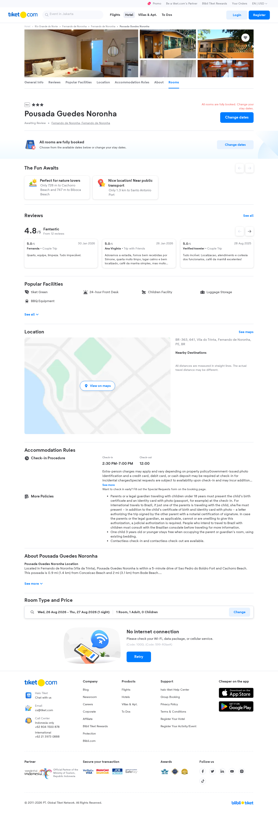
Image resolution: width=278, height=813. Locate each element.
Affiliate (88, 719)
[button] (97, 385)
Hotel (27, 26)
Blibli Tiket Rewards (214, 3)
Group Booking (170, 697)
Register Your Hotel (173, 719)
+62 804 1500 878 (47, 727)
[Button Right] (249, 231)
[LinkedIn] (222, 771)
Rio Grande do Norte (46, 26)
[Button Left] (240, 231)
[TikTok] (202, 781)
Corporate (89, 712)
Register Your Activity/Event (178, 726)
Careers (88, 704)
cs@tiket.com (44, 710)
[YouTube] (232, 771)
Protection (89, 734)
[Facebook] (202, 771)
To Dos (126, 712)
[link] (236, 15)
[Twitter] (212, 771)
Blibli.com (89, 741)
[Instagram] (242, 771)
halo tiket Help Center (175, 690)
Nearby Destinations (191, 353)
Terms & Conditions (173, 712)
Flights (126, 690)
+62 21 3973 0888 (47, 737)
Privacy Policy (169, 704)
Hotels (126, 697)
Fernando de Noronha (74, 26)
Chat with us (43, 698)
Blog (86, 690)
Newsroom (90, 697)
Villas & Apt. (130, 704)
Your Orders (239, 3)
